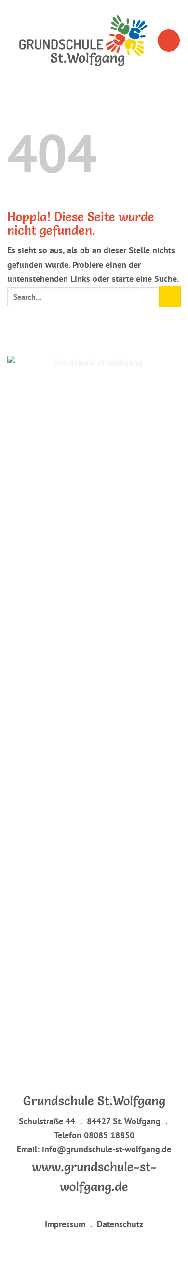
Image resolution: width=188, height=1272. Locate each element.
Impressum (65, 1224)
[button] (169, 40)
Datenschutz (116, 1224)
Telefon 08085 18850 (94, 1135)
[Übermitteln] (170, 296)
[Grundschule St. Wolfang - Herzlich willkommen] (81, 40)
